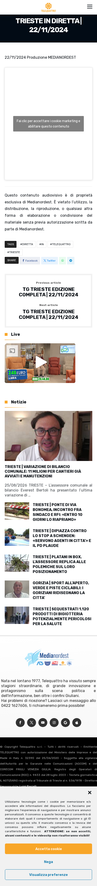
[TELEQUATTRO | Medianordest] (48, 2)
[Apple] (76, 722)
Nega (48, 862)
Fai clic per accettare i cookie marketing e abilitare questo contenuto (48, 123)
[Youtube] (42, 722)
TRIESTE (14, 252)
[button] (89, 792)
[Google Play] (65, 722)
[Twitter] (31, 722)
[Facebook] (20, 722)
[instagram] (54, 722)
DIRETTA (27, 244)
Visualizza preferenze (48, 875)
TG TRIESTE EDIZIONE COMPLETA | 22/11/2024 (48, 289)
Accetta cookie (48, 849)
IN (42, 244)
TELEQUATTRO (61, 244)
